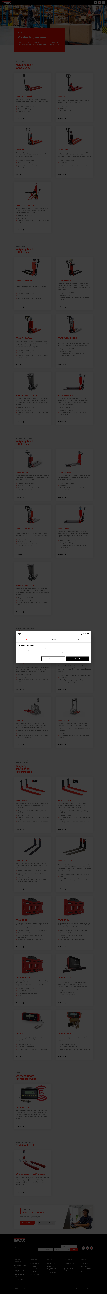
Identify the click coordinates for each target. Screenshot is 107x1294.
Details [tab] (53, 639)
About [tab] (78, 639)
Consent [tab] (28, 640)
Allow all (77, 658)
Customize (52, 658)
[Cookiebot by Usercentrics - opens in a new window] (82, 634)
